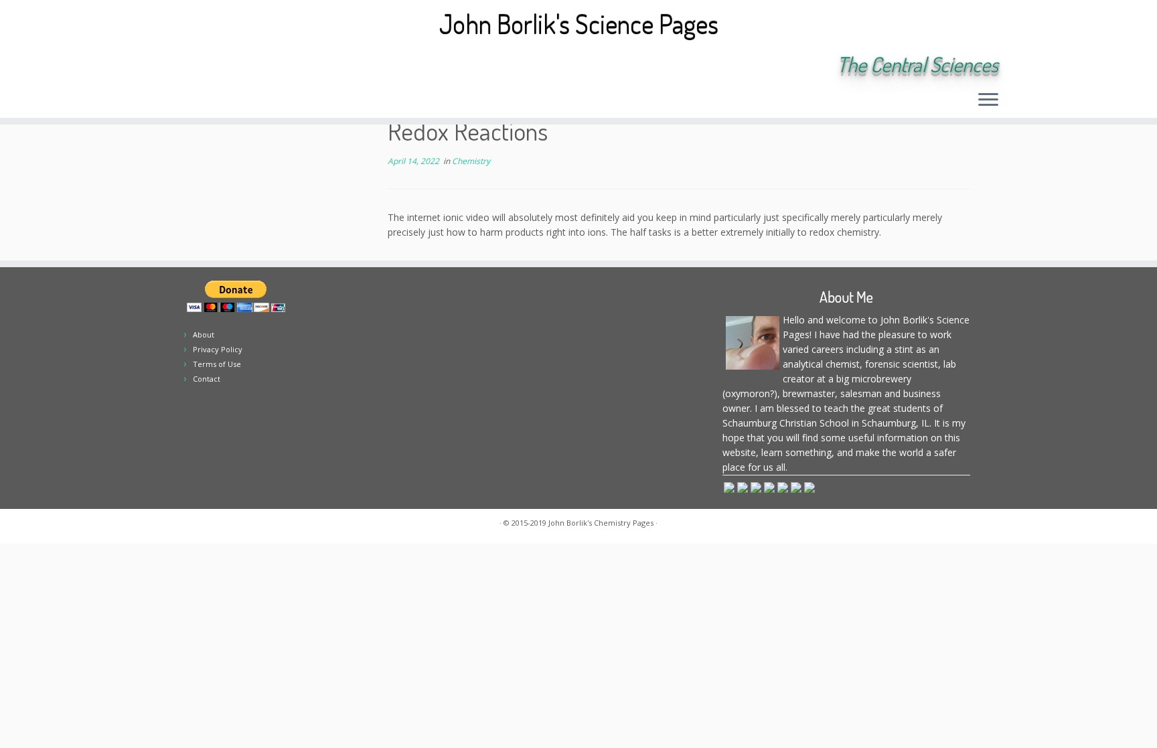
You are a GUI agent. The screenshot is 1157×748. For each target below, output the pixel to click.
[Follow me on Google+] (243, 66)
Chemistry (471, 161)
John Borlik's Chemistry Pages (600, 523)
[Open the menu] (988, 100)
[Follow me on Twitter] (207, 66)
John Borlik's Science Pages (578, 23)
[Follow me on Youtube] (261, 66)
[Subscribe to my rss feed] (171, 66)
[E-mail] (189, 66)
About (203, 334)
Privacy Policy (217, 349)
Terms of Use (217, 364)
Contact (206, 379)
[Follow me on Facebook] (225, 66)
